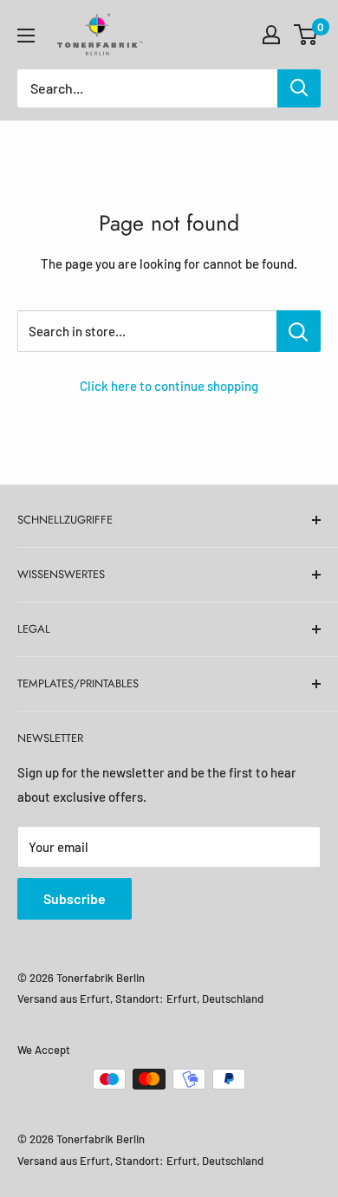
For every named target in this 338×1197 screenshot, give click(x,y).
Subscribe (74, 898)
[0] (306, 34)
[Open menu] (26, 35)
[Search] (299, 88)
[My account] (271, 34)
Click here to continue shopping (169, 386)
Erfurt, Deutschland (214, 998)
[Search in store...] (298, 331)
